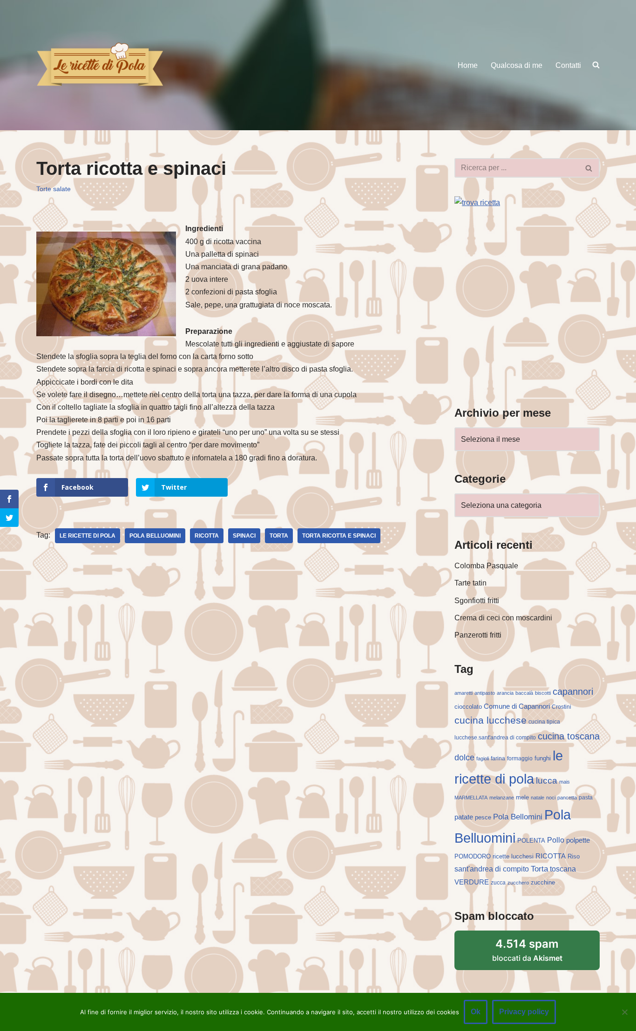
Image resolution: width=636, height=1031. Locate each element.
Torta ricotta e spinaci (339, 535)
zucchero (518, 882)
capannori (573, 691)
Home (468, 65)
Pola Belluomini (155, 535)
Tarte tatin (470, 583)
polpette (578, 840)
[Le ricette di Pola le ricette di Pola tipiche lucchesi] (99, 65)
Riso (574, 856)
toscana (563, 869)
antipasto (484, 693)
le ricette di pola (87, 535)
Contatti (568, 65)
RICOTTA (207, 535)
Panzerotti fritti (477, 635)
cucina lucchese (490, 720)
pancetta (567, 797)
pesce (483, 817)
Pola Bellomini (517, 816)
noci (550, 797)
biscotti (543, 693)
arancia (505, 693)
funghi (543, 758)
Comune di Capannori (517, 706)
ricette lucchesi (513, 856)
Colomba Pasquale (486, 566)
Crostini (561, 707)
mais (564, 782)
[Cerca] (589, 168)
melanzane (501, 797)
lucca (546, 780)
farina (498, 758)
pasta (586, 797)
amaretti (463, 693)
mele (522, 797)
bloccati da (527, 950)
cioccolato (468, 706)
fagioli (482, 758)
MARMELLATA (470, 797)
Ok (475, 1012)
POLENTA (531, 840)
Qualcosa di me (516, 65)
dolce (464, 757)
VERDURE (471, 882)
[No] (624, 1012)
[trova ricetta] (477, 202)
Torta (279, 535)
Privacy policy (524, 1012)
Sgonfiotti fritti (476, 601)
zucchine (543, 882)
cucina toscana (569, 736)
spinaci (244, 535)
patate (463, 817)
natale (537, 797)
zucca (498, 882)
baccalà (524, 693)
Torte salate (53, 189)
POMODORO (472, 856)
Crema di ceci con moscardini (503, 618)
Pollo (555, 840)
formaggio (520, 758)
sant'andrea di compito (491, 869)
